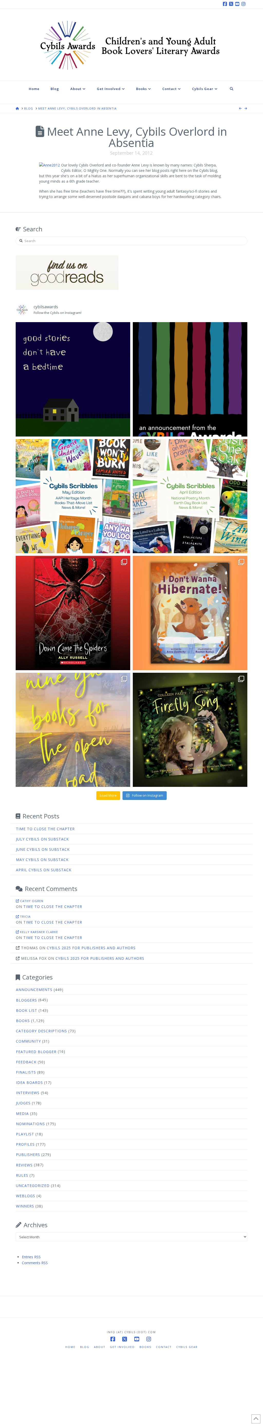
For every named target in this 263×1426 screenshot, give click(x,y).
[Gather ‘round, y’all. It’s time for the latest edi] (190, 496)
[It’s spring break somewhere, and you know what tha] (73, 730)
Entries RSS (31, 1256)
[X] (232, 4)
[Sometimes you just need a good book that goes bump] (73, 613)
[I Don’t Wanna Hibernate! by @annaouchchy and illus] (190, 613)
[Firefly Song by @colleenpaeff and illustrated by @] (190, 730)
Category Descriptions (41, 1030)
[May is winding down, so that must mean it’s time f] (73, 496)
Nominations (30, 1123)
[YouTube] (238, 4)
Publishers (28, 1154)
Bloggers (26, 1000)
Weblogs (25, 1195)
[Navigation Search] (231, 92)
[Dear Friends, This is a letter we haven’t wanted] (190, 379)
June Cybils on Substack (43, 849)
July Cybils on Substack (42, 839)
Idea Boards (29, 1082)
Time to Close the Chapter (45, 828)
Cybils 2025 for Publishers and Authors (91, 947)
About (99, 1347)
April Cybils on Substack (43, 869)
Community (28, 1041)
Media (22, 1113)
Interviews (28, 1092)
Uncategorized (33, 1185)
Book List (26, 1010)
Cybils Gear (187, 1347)
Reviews (24, 1165)
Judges (23, 1103)
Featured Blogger (36, 1051)
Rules (22, 1175)
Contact (164, 1347)
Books (23, 1020)
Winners (25, 1206)
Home (70, 1347)
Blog (84, 1347)
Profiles (25, 1144)
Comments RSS (35, 1262)
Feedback (26, 1061)
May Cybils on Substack (42, 859)
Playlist (25, 1134)
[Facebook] (226, 4)
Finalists (26, 1072)
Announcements (34, 989)
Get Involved (122, 1347)
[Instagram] (244, 4)
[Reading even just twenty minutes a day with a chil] (73, 379)
